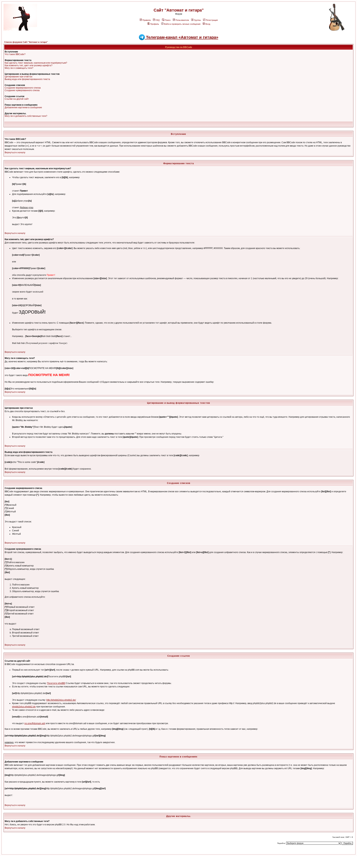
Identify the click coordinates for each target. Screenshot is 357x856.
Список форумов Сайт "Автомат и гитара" (26, 42)
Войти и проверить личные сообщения (182, 24)
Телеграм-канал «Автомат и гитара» (181, 37)
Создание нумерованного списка (22, 90)
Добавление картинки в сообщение (23, 107)
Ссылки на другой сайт (17, 99)
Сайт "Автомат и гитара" (179, 10)
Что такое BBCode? (15, 54)
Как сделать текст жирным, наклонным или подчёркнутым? (36, 63)
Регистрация (212, 20)
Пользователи (182, 20)
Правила (146, 20)
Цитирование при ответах (18, 76)
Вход (207, 24)
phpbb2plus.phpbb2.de (24, 706)
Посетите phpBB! (56, 683)
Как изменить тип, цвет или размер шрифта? (28, 65)
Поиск (168, 20)
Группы (197, 20)
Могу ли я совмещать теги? (19, 68)
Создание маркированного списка (23, 87)
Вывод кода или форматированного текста (27, 79)
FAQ (158, 20)
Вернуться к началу (15, 152)
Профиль (154, 24)
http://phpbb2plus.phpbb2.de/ (61, 700)
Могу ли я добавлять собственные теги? (26, 116)
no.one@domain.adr (34, 723)
